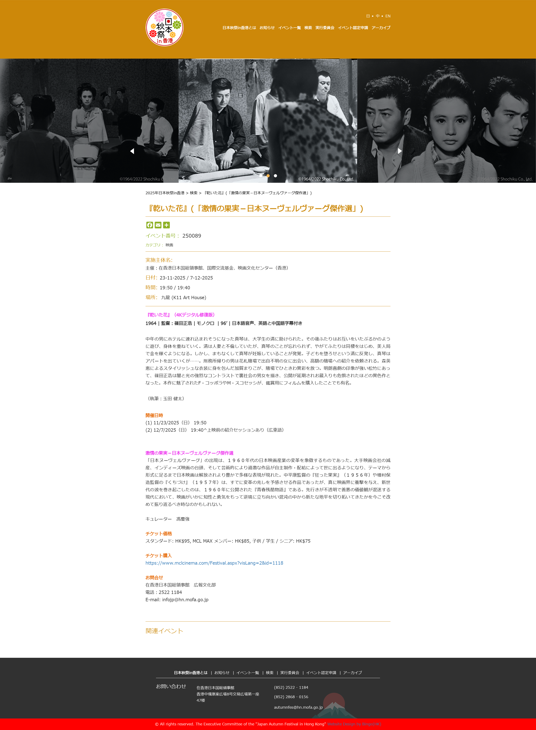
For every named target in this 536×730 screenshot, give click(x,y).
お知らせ (267, 28)
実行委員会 (325, 28)
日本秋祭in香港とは (239, 28)
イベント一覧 (289, 28)
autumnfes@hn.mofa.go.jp (298, 707)
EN (387, 16)
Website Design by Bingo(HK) (354, 724)
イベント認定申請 (353, 28)
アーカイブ (381, 28)
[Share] (166, 225)
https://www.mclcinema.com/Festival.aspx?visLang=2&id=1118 (214, 563)
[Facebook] (150, 225)
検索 (308, 28)
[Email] (158, 225)
